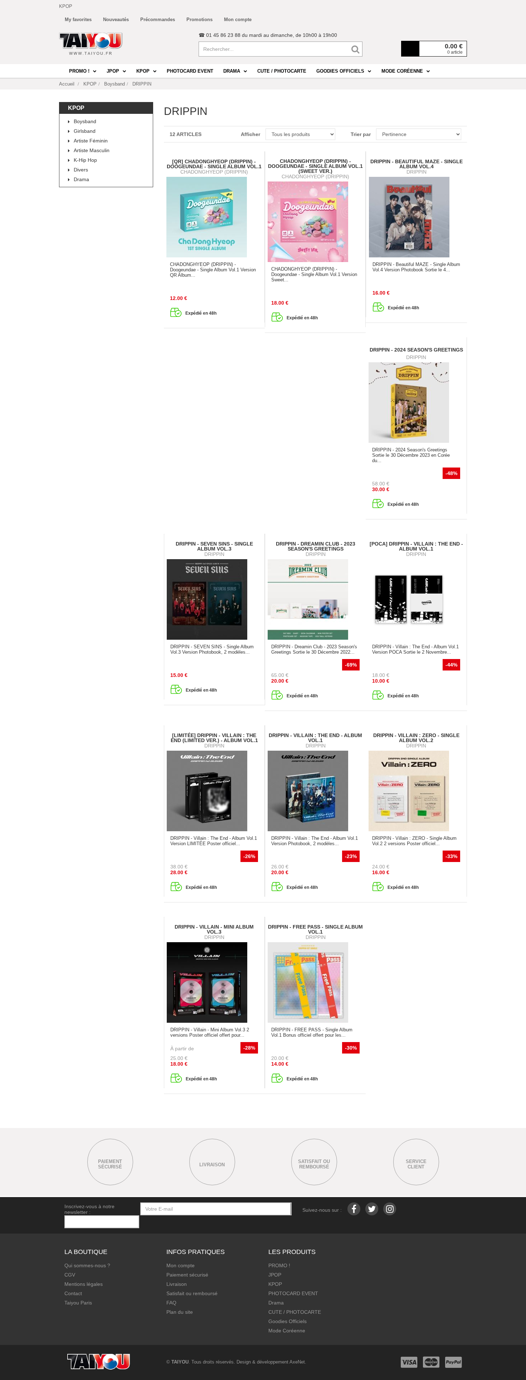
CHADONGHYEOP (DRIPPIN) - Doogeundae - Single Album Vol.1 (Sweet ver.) (315, 166)
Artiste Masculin (91, 150)
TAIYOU (180, 1362)
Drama (81, 179)
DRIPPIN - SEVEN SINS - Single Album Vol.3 (214, 546)
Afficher (250, 134)
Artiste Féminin (91, 141)
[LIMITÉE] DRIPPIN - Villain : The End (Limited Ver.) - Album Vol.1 (214, 738)
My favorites (78, 19)
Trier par (361, 134)
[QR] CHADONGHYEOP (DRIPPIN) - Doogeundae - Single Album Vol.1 (214, 164)
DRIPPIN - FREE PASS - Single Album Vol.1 (315, 929)
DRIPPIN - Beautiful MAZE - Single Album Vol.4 (416, 164)
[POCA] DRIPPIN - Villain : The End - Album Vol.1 (416, 546)
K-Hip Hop (85, 160)
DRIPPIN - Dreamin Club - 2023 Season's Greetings (315, 546)
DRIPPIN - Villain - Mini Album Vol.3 (214, 929)
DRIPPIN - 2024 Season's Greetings (416, 349)
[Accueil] (91, 43)
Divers (81, 170)
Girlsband (85, 131)
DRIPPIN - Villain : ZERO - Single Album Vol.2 (416, 738)
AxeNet (297, 1362)
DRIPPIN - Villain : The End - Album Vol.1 (315, 738)
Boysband (85, 121)
